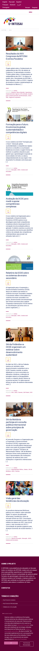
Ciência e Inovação (16, 538)
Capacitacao (28, 92)
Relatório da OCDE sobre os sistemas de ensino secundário (17, 275)
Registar (35, 7)
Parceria (20, 392)
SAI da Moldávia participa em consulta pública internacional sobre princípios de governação (16, 424)
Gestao (26, 469)
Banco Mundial (21, 92)
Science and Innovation (12, 540)
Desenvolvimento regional (13, 94)
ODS (12, 392)
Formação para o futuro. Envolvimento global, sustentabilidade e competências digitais (17, 128)
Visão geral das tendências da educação (17, 499)
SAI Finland (26, 392)
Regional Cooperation (15, 97)
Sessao (27, 7)
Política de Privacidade (23, 625)
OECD (29, 95)
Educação (14, 170)
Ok (11, 643)
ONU (7, 97)
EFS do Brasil (23, 94)
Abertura (13, 92)
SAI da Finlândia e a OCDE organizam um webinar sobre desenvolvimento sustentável (16, 349)
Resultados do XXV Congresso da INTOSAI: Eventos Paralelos (17, 56)
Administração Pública (17, 469)
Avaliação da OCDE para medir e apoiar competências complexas (17, 202)
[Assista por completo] (19, 43)
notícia (15, 90)
